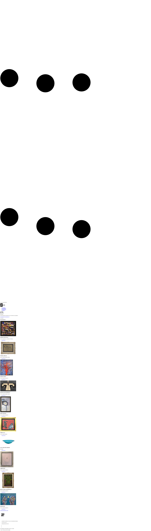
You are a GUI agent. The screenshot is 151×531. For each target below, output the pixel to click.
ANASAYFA (3, 307)
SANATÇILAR (4, 309)
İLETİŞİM (3, 310)
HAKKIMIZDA (4, 308)
